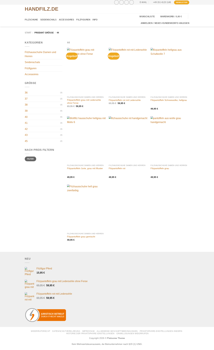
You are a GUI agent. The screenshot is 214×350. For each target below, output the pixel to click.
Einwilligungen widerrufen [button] (133, 333)
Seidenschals (48, 20)
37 (26, 98)
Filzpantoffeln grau (160, 168)
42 (26, 129)
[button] (173, 16)
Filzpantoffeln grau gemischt (81, 236)
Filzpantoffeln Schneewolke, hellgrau (169, 100)
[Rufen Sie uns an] (131, 2)
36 (26, 92)
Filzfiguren (83, 20)
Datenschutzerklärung (66, 331)
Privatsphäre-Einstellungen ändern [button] (161, 331)
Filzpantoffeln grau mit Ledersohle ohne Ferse (84, 101)
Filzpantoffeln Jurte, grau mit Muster (85, 168)
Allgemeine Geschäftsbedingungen (117, 331)
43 (26, 135)
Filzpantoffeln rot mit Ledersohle (125, 100)
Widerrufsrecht (40, 331)
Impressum (88, 331)
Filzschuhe (31, 20)
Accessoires (66, 20)
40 (26, 117)
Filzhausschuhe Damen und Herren (40, 54)
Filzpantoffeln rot (117, 168)
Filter (30, 159)
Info (94, 20)
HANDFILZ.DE (41, 8)
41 (26, 123)
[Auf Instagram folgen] (121, 2)
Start (28, 33)
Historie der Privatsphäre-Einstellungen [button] (90, 333)
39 (26, 111)
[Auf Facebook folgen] (116, 2)
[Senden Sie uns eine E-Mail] (126, 2)
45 (26, 141)
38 (26, 104)
